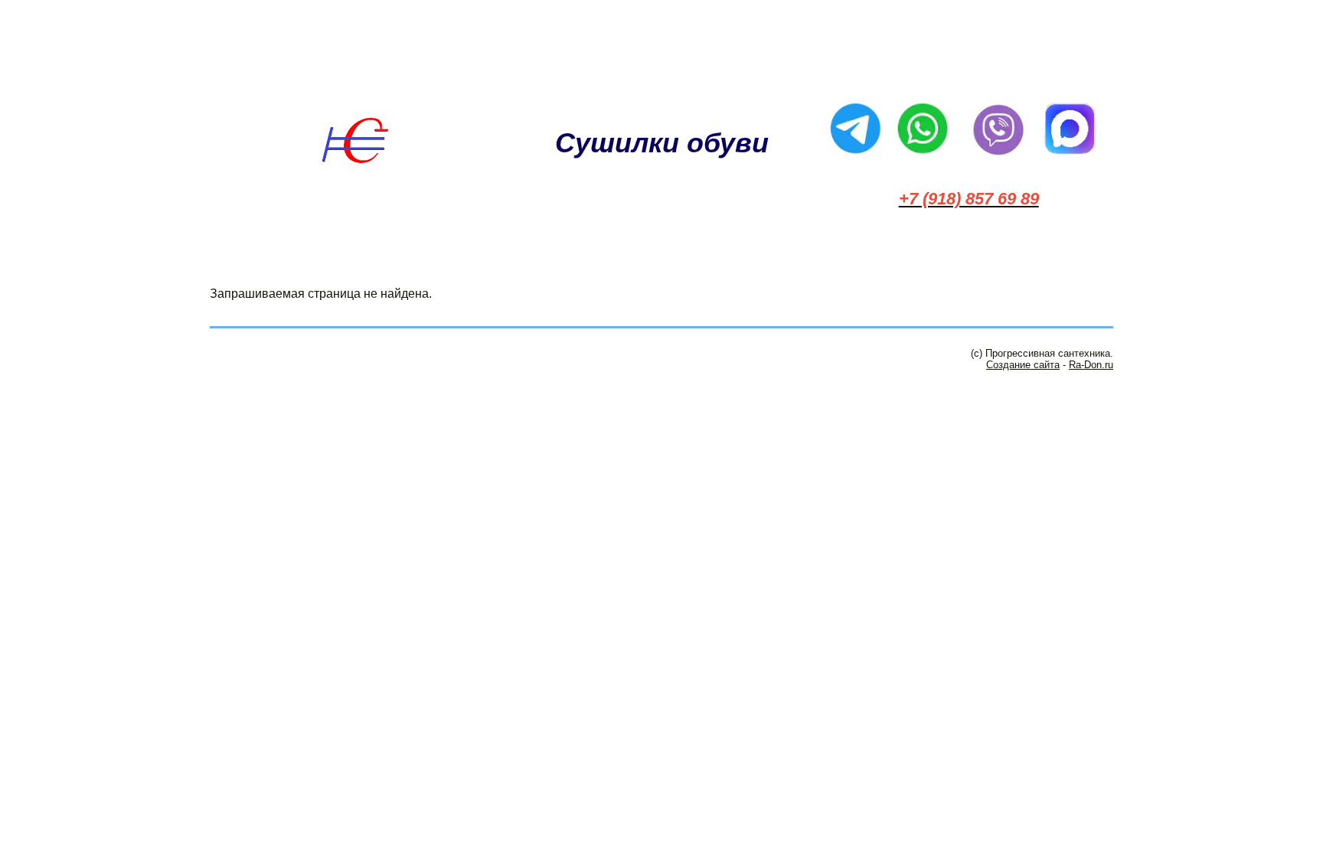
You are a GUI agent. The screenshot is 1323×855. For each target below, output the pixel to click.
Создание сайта (1023, 364)
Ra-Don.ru (1091, 364)
